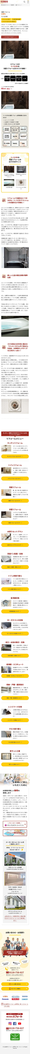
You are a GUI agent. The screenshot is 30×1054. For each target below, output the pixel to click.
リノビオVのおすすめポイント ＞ (10, 37)
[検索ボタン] (24, 2)
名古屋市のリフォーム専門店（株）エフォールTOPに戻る (16, 1005)
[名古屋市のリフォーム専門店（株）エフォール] (4, 2)
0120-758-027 (16, 972)
